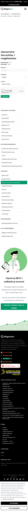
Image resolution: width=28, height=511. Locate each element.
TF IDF (3, 155)
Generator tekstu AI (7, 203)
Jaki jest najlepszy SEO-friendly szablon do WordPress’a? (13, 418)
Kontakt (4, 427)
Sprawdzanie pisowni (7, 207)
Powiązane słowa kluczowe (9, 159)
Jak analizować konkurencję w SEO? (11, 413)
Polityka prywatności (7, 431)
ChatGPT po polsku (7, 402)
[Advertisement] (14, 33)
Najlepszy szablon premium (9, 232)
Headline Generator (7, 186)
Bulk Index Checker (7, 135)
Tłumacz (4, 189)
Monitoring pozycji (7, 162)
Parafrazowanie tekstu (8, 200)
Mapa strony (5, 435)
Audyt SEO (4, 115)
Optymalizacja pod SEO (8, 121)
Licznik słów (5, 214)
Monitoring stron (6, 128)
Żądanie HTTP (5, 125)
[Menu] (25, 9)
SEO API (4, 439)
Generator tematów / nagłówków (11, 182)
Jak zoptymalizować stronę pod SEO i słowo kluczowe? (13, 408)
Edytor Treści (5, 175)
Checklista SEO (6, 386)
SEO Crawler (5, 132)
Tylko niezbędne (14, 508)
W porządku (14, 503)
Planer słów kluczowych (8, 152)
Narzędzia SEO (16, 14)
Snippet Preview (6, 179)
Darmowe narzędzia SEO (8, 437)
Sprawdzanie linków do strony (10, 223)
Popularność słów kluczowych (10, 148)
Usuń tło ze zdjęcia (7, 404)
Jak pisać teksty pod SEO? (8, 411)
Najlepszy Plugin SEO (7, 236)
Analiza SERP (5, 118)
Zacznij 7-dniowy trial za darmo (14, 306)
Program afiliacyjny (7, 433)
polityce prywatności (9, 499)
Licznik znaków (6, 210)
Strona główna (5, 14)
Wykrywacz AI (5, 394)
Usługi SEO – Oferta (7, 441)
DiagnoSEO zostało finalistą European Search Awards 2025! (13, 383)
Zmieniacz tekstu (6, 193)
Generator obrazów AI (8, 406)
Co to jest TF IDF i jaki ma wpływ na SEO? (13, 415)
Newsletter (5, 429)
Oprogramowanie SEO (8, 443)
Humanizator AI (6, 196)
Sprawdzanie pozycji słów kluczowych (12, 166)
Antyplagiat (5, 396)
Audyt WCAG (5, 139)
